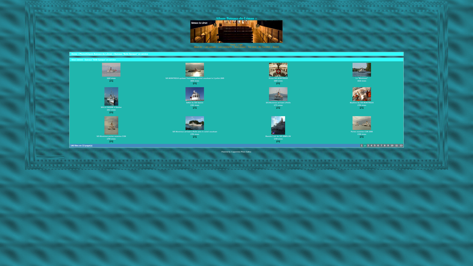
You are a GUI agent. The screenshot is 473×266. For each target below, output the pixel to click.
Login (240, 45)
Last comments (225, 47)
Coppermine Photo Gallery (241, 152)
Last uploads (210, 47)
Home (233, 45)
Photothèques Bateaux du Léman (95, 54)
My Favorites (264, 47)
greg (111, 81)
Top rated (252, 47)
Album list (198, 47)
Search (276, 47)
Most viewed (240, 47)
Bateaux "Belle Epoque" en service (131, 54)
